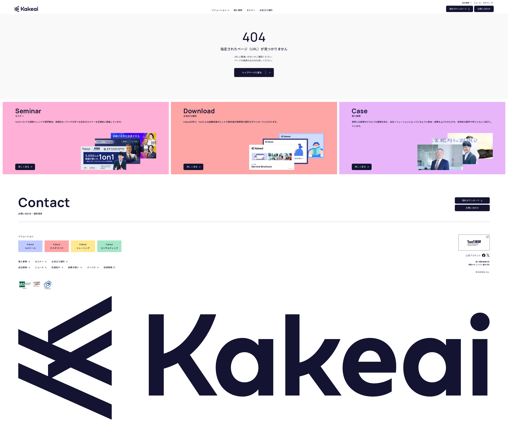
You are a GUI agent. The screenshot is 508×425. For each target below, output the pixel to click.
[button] (220, 10)
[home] (26, 6)
